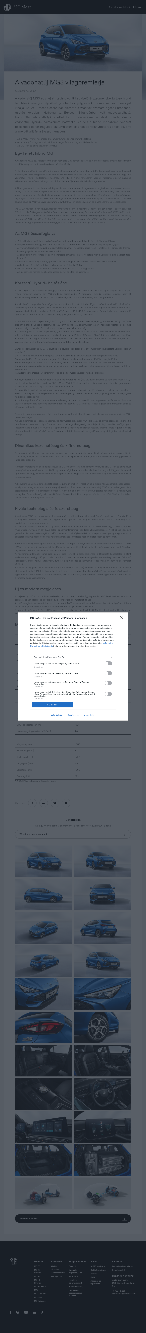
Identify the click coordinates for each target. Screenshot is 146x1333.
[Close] (122, 618)
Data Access (73, 715)
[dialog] (73, 666)
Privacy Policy (89, 715)
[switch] (108, 663)
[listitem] (73, 657)
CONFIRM (52, 705)
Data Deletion (57, 715)
